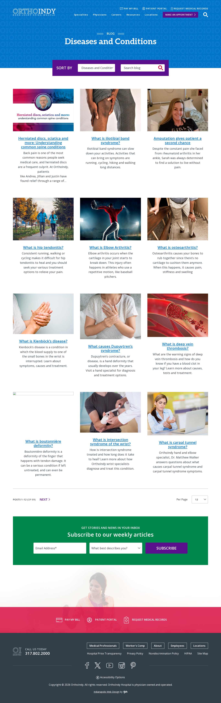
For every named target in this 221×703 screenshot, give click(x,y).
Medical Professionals (103, 645)
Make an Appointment (179, 14)
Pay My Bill (131, 8)
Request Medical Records (191, 8)
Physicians (100, 14)
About (158, 645)
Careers (116, 14)
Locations (151, 14)
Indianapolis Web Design (106, 691)
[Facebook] (87, 665)
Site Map (202, 653)
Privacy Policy (135, 653)
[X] (98, 665)
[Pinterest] (133, 665)
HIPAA (188, 653)
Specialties (81, 14)
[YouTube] (109, 665)
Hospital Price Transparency (104, 653)
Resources (133, 14)
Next (44, 499)
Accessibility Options (112, 677)
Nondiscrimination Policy (164, 653)
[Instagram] (122, 665)
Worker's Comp (135, 645)
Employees (177, 645)
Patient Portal (156, 8)
